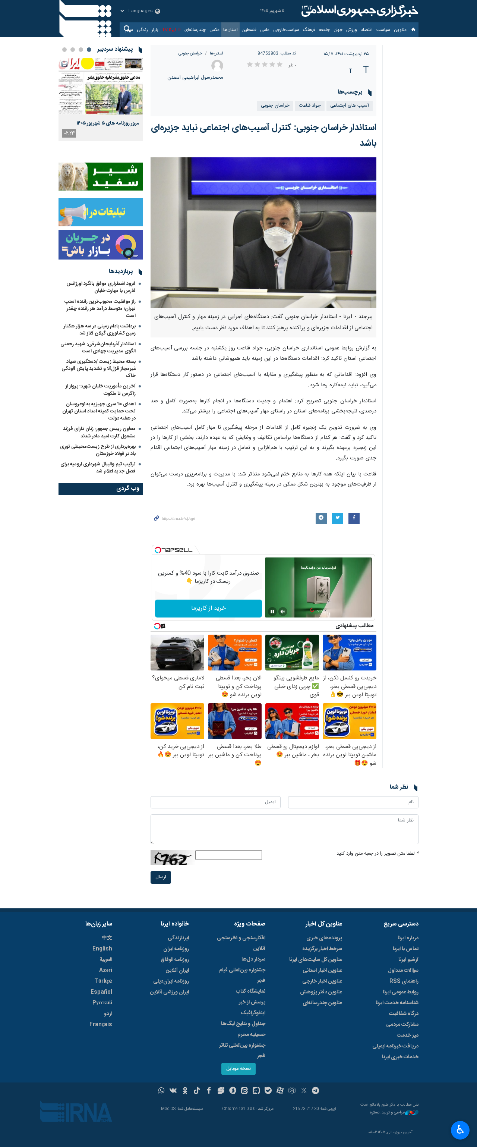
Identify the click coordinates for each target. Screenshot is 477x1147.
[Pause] (272, 611)
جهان (338, 30)
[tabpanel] (101, 99)
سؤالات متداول (403, 970)
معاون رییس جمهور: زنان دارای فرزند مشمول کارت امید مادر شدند (99, 432)
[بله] (268, 1091)
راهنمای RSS (403, 981)
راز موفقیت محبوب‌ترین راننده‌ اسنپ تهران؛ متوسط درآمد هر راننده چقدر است (100, 309)
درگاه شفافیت (403, 1013)
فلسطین (248, 30)
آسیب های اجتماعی (349, 106)
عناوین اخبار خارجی (322, 981)
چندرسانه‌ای (195, 30)
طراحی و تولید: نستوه (387, 1113)
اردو (108, 1013)
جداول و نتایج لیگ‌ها (243, 1023)
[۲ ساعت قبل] (101, 86)
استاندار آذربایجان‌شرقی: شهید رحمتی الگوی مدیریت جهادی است (98, 347)
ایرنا (358, 11)
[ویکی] (173, 1091)
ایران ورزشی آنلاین (169, 992)
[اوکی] (185, 1091)
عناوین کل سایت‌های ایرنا (315, 959)
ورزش (351, 30)
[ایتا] (245, 1091)
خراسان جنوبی (190, 53)
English (102, 949)
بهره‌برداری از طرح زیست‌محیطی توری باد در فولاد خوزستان (98, 450)
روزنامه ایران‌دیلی (171, 981)
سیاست (383, 30)
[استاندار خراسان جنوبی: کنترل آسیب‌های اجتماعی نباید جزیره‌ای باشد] (264, 232)
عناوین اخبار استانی (322, 970)
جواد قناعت (310, 106)
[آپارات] (280, 1091)
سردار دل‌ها (253, 959)
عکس (214, 30)
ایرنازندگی (178, 938)
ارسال (160, 877)
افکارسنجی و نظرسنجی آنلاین (241, 943)
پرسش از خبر (252, 1002)
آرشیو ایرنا (408, 959)
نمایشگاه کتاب (250, 991)
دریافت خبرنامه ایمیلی (395, 1046)
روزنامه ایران (176, 949)
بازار (155, 30)
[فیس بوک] (209, 1091)
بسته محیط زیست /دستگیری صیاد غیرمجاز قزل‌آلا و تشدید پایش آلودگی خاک (98, 369)
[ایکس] (304, 1091)
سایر (129, 30)
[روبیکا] (292, 1091)
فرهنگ (309, 30)
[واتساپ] (162, 1091)
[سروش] (233, 1091)
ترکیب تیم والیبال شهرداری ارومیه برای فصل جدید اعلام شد (98, 467)
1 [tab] (89, 49)
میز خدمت (407, 1035)
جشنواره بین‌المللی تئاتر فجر (242, 1050)
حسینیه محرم (251, 1034)
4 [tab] (64, 49)
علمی (264, 30)
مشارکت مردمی (402, 1024)
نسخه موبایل (238, 1069)
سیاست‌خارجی (286, 30)
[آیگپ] (256, 1091)
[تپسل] (158, 550)
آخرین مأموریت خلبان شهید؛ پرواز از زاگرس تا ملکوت (101, 389)
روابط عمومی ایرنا (400, 992)
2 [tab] (81, 49)
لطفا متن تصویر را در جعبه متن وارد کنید (377, 853)
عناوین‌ (400, 30)
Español (101, 992)
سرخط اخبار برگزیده (322, 949)
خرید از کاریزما (208, 608)
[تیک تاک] (197, 1091)
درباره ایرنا (408, 938)
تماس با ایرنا (405, 949)
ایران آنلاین (177, 970)
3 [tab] (72, 49)
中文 (107, 938)
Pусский (102, 1003)
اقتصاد (367, 30)
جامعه (324, 30)
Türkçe (103, 981)
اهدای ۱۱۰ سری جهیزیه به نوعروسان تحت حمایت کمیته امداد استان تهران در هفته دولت (99, 411)
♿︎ (460, 1129)
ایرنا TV (169, 30)
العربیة (105, 959)
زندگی (142, 30)
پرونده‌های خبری (324, 938)
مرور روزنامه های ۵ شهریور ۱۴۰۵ (108, 123)
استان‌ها (230, 30)
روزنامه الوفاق (175, 959)
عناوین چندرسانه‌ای (322, 1003)
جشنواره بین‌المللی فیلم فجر (242, 975)
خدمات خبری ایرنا (400, 1057)
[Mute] (282, 611)
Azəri (105, 970)
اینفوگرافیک (253, 1013)
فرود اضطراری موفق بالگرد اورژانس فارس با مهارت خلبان (101, 287)
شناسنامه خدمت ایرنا (397, 1003)
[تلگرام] (316, 1091)
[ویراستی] (221, 1091)
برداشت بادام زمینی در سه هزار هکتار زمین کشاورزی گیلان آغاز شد (100, 329)
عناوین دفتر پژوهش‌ (321, 992)
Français (100, 1024)
